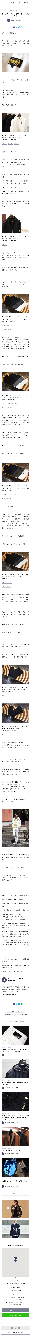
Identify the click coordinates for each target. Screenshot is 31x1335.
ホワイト (4, 144)
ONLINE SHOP (26, 2)
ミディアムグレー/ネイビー (9, 403)
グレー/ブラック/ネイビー (9, 494)
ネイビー (10, 144)
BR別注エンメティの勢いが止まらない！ (14, 1182)
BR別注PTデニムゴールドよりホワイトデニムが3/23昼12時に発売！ (15, 1051)
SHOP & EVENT (6, 1113)
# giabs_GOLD (10, 1011)
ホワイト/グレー (6, 587)
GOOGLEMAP (16, 1287)
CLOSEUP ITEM (6, 1047)
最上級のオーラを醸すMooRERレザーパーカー (15, 1083)
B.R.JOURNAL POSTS (9, 994)
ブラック (16, 144)
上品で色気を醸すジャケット (12, 1150)
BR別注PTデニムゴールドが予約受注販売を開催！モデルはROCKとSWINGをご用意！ (15, 1117)
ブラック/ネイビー (7, 325)
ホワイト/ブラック (7, 407)
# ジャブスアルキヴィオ (10, 1014)
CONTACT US (16, 1310)
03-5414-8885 (17, 1290)
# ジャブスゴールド (22, 1014)
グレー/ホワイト (6, 329)
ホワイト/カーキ (6, 498)
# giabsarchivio (20, 1011)
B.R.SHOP (14, 20)
